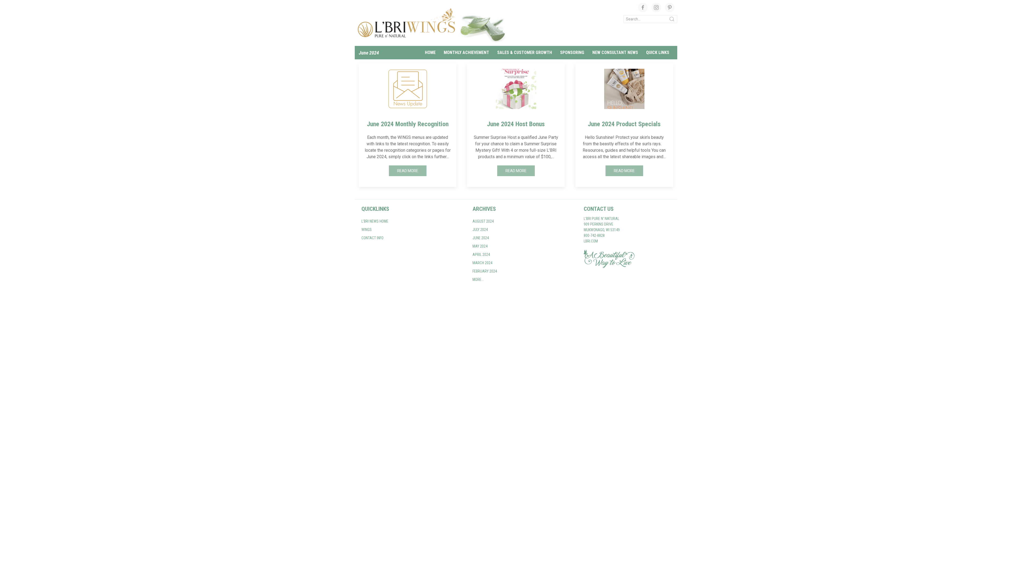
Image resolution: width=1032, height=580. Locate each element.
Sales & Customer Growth (524, 52)
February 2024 (484, 271)
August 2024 (483, 221)
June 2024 (369, 53)
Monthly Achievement (466, 52)
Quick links (657, 52)
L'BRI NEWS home (374, 221)
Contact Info (372, 238)
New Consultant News (615, 52)
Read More (407, 171)
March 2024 (482, 263)
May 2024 (480, 246)
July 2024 (480, 229)
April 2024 (481, 254)
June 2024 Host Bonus (516, 124)
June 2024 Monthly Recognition (408, 124)
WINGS (366, 229)
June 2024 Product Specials (624, 124)
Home (430, 52)
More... (478, 279)
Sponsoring (572, 52)
